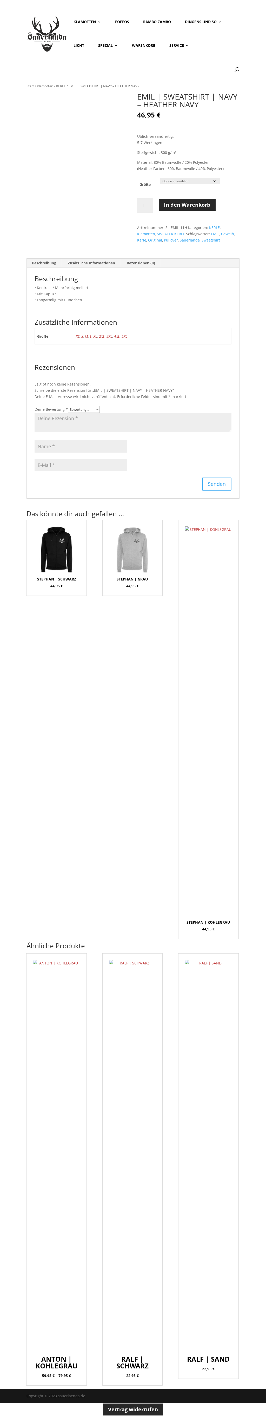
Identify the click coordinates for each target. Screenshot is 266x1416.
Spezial (105, 46)
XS (77, 336)
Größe (145, 184)
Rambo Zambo (157, 22)
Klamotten (85, 22)
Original (155, 240)
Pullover (171, 240)
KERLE (61, 86)
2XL (102, 336)
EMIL (215, 233)
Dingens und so (201, 22)
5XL (124, 336)
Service (176, 46)
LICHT (79, 46)
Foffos (122, 22)
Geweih (227, 233)
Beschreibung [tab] (44, 262)
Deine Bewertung (51, 409)
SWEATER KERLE (171, 233)
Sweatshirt (211, 240)
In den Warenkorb (187, 204)
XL (95, 336)
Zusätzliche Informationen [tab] (91, 262)
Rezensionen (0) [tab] (141, 262)
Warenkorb (143, 46)
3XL (109, 336)
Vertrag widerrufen (133, 1409)
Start (30, 86)
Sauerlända (190, 240)
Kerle (141, 240)
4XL (117, 336)
